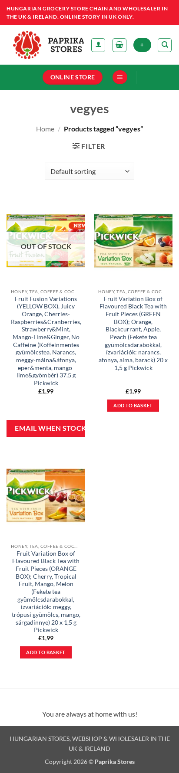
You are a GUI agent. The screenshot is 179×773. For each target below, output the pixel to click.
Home (45, 128)
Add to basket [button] (132, 405)
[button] (119, 45)
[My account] (98, 45)
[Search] (165, 45)
